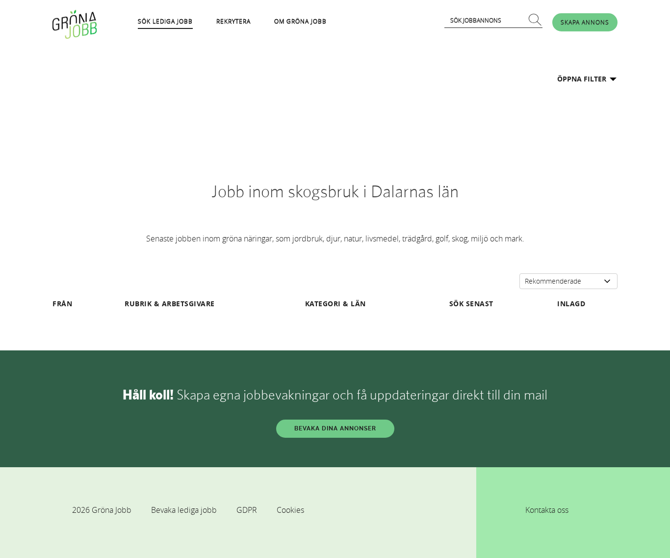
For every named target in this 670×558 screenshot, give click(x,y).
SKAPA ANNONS (585, 22)
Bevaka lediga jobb (184, 510)
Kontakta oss (546, 510)
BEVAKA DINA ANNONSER (335, 428)
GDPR (246, 510)
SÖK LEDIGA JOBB (165, 21)
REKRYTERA (233, 21)
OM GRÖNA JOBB (300, 21)
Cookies (290, 510)
